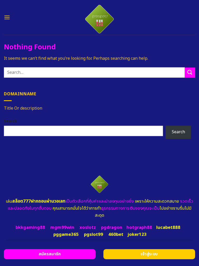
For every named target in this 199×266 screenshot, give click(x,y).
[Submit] (190, 73)
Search (10, 121)
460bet (115, 234)
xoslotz (88, 227)
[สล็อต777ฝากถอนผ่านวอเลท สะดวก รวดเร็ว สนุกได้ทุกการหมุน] (99, 17)
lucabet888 (168, 227)
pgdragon (111, 227)
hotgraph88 (139, 227)
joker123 (137, 234)
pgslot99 (93, 234)
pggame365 (66, 234)
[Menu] (7, 17)
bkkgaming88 (30, 227)
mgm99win (62, 227)
